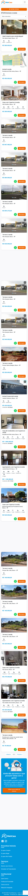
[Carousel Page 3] (15, 32)
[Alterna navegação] (25, 2)
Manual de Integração (6, 887)
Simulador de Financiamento (8, 869)
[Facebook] (2, 841)
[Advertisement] (14, 265)
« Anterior (8, 754)
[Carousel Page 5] (16, 98)
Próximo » (19, 754)
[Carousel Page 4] (14, 98)
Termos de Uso (5, 884)
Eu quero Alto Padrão (6, 856)
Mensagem (22, 49)
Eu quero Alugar (5, 853)
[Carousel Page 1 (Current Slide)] (12, 32)
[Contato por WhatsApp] (15, 49)
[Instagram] (5, 841)
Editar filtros (15, 9)
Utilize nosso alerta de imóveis (14, 790)
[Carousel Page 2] (11, 98)
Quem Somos (4, 878)
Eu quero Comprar (5, 850)
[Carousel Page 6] (18, 98)
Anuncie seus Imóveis (7, 866)
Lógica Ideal (21, 894)
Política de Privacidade (7, 881)
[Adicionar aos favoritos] (25, 21)
